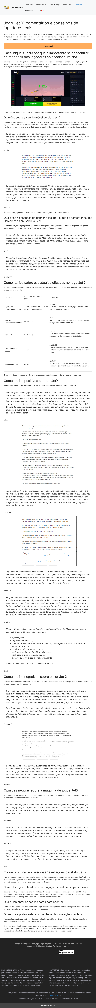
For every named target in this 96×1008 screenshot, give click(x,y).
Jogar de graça (55, 5)
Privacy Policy (53, 995)
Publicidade (40, 946)
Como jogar (29, 5)
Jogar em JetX (48, 46)
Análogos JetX (29, 10)
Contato (49, 946)
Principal (17, 944)
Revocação (78, 5)
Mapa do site (30, 946)
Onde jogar (40, 5)
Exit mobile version (48, 1005)
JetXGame (17, 7)
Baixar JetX (67, 5)
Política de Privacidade (61, 946)
